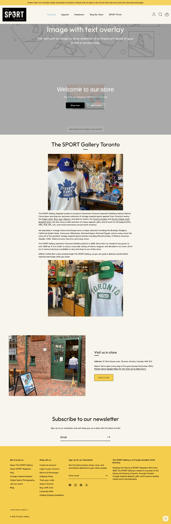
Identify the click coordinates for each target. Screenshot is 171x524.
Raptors (66, 219)
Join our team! (16, 484)
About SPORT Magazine (20, 469)
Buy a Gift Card (46, 487)
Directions (103, 378)
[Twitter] (86, 485)
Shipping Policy (46, 476)
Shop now (75, 105)
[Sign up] (106, 475)
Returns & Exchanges (49, 472)
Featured (51, 14)
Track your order (47, 480)
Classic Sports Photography (22, 480)
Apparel (65, 14)
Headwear (79, 14)
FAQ (12, 472)
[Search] (160, 14)
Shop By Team (96, 14)
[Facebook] (70, 485)
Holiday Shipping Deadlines (52, 495)
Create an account (48, 465)
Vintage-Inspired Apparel (21, 476)
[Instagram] (75, 485)
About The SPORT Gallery (21, 465)
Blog (12, 487)
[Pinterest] (81, 485)
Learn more (95, 105)
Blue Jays (58, 219)
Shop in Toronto (46, 484)
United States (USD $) (18, 510)
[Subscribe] (108, 437)
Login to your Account (49, 469)
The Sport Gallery (22, 516)
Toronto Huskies (100, 219)
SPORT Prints (115, 14)
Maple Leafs (47, 219)
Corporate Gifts (46, 491)
